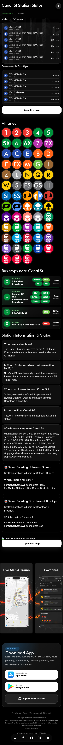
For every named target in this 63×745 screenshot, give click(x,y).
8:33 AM (21, 13)
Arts (49, 713)
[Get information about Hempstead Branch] (6, 227)
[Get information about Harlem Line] (38, 248)
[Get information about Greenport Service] (6, 248)
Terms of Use (27, 713)
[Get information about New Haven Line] (48, 248)
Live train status (7, 13)
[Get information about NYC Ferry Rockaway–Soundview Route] (6, 217)
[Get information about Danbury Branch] (17, 259)
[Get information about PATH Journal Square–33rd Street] (27, 196)
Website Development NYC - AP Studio (31, 733)
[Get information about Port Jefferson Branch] (38, 238)
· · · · (31, 713)
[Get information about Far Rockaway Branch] (6, 238)
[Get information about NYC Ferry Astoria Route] (27, 206)
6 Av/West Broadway (44, 437)
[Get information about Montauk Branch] (38, 227)
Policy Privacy (17, 713)
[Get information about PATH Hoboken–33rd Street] (17, 206)
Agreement (38, 713)
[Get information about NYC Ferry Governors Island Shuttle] (38, 217)
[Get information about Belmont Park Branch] (48, 238)
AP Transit (9, 355)
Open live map (31, 110)
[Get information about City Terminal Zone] (17, 248)
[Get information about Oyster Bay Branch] (17, 227)
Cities (45, 713)
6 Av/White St (43, 447)
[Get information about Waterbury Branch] (27, 259)
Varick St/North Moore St (25, 450)
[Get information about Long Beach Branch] (48, 227)
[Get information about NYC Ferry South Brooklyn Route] (48, 206)
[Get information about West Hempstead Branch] (17, 238)
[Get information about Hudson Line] (27, 248)
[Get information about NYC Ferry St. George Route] (17, 217)
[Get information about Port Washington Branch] (27, 238)
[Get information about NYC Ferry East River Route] (38, 206)
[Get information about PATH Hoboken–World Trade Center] (6, 206)
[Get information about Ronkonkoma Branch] (27, 227)
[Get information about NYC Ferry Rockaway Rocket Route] (27, 217)
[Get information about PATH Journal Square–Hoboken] (38, 196)
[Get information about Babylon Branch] (48, 217)
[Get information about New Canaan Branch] (6, 259)
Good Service (14, 29)
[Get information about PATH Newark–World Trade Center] (48, 196)
